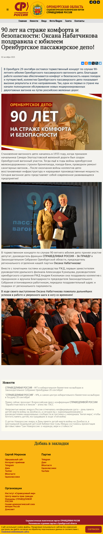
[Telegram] (100, 63)
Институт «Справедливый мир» (20, 493)
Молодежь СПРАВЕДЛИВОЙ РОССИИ (18, 500)
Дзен (7, 468)
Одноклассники (12, 477)
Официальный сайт (14, 459)
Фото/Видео (55, 21)
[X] (93, 63)
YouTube (45, 471)
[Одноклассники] (86, 63)
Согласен (93, 529)
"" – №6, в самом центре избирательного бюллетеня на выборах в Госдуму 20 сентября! (51, 396)
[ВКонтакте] (82, 63)
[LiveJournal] (96, 63)
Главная (23, 21)
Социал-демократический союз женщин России (20, 505)
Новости (34, 21)
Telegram (9, 465)
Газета (68, 21)
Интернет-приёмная (14, 462)
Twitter (8, 471)
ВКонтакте (10, 474)
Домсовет (10, 509)
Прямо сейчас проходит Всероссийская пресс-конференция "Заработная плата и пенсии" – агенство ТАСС (50, 403)
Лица (43, 21)
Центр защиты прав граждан (19, 496)
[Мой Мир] (89, 63)
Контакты (79, 21)
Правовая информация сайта (15, 531)
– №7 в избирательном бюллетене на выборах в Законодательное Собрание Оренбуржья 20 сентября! (43, 388)
